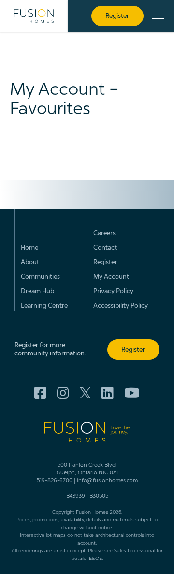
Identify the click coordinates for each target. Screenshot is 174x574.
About (30, 262)
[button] (158, 15)
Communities (40, 277)
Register (105, 262)
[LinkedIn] (108, 393)
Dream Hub (37, 291)
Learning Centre (44, 306)
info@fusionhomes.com (107, 481)
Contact (105, 248)
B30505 (98, 496)
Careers (104, 233)
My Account (111, 277)
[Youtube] (132, 393)
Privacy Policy (113, 291)
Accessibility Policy (120, 306)
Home (29, 248)
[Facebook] (40, 393)
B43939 (75, 496)
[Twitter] (85, 393)
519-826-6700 (54, 481)
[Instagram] (63, 393)
